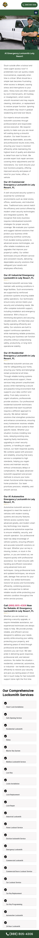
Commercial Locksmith (14, 861)
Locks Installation (12, 784)
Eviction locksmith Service (16, 839)
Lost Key (9, 773)
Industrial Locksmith (13, 817)
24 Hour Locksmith (13, 926)
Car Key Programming (14, 904)
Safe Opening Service (14, 718)
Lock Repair (10, 806)
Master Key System (13, 751)
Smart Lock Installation (14, 707)
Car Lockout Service (13, 882)
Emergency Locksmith (14, 850)
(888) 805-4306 (17, 605)
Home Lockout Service (14, 828)
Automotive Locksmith (14, 915)
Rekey (8, 740)
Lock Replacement (13, 795)
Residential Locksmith (14, 729)
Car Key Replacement (14, 893)
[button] (36, 12)
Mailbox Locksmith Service (16, 762)
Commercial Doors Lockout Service (19, 871)
